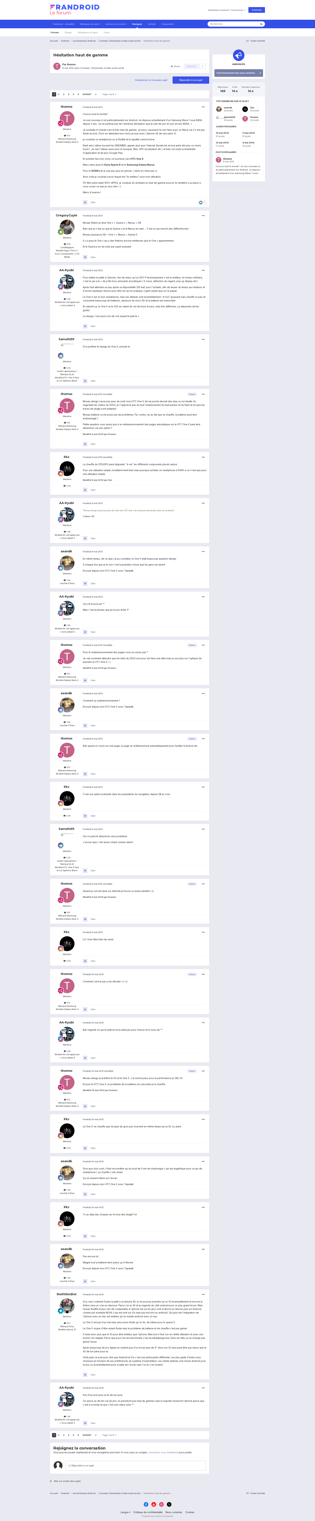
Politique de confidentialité (148, 1512)
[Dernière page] (96, 94)
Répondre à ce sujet (190, 80)
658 (68, 244)
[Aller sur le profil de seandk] (67, 563)
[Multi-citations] (85, 202)
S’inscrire (257, 10)
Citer (93, 202)
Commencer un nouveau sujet (151, 80)
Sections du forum (115, 24)
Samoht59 (66, 339)
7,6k (68, 580)
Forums (55, 32)
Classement (167, 24)
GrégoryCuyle (66, 215)
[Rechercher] (261, 24)
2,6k (68, 485)
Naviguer (137, 24)
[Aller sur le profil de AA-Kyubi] (67, 281)
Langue (125, 1512)
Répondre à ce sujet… (83, 1465)
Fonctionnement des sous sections (236, 73)
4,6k (68, 368)
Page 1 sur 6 (109, 94)
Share (176, 66)
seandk (66, 551)
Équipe (68, 32)
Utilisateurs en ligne (88, 32)
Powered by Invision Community (157, 1516)
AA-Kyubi (66, 270)
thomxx (71, 64)
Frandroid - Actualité (63, 24)
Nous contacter (174, 1512)
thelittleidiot (66, 1294)
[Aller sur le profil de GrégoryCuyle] (67, 227)
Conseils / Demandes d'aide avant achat (102, 68)
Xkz (66, 457)
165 (68, 135)
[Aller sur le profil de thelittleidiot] (67, 1306)
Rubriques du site (89, 24)
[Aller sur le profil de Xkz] (67, 468)
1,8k (68, 299)
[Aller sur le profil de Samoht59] (67, 350)
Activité (152, 24)
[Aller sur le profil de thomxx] (57, 66)
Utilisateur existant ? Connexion (226, 10)
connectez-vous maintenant (163, 1452)
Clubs (107, 32)
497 (68, 1323)
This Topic (248, 24)
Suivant (87, 94)
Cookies (189, 1512)
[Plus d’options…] (203, 107)
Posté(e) (93, 107)
